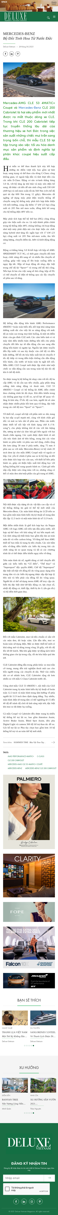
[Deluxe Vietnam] (15, 16)
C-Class (40, 756)
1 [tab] (24, 1045)
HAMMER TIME (29, 742)
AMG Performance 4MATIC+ (21, 756)
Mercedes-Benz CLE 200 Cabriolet (40, 768)
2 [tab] (27, 1045)
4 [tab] (31, 1045)
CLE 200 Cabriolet (16, 760)
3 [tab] (29, 1045)
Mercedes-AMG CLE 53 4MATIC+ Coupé (25, 764)
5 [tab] (33, 1045)
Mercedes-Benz (30, 107)
